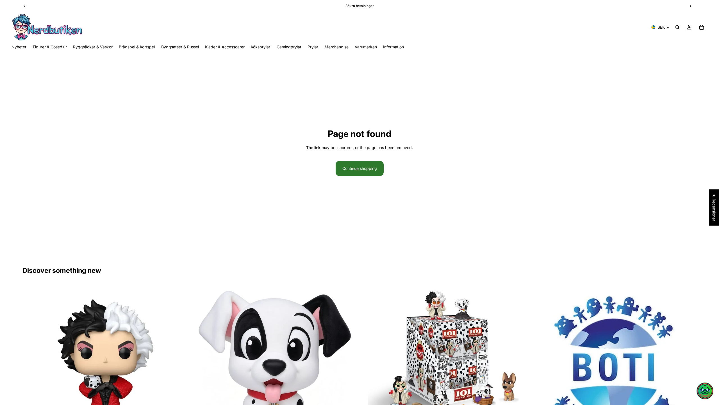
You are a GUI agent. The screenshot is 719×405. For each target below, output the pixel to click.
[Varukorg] (701, 27)
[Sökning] (677, 27)
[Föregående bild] (30, 367)
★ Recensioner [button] (714, 207)
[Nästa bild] (180, 367)
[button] (705, 390)
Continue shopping (359, 168)
